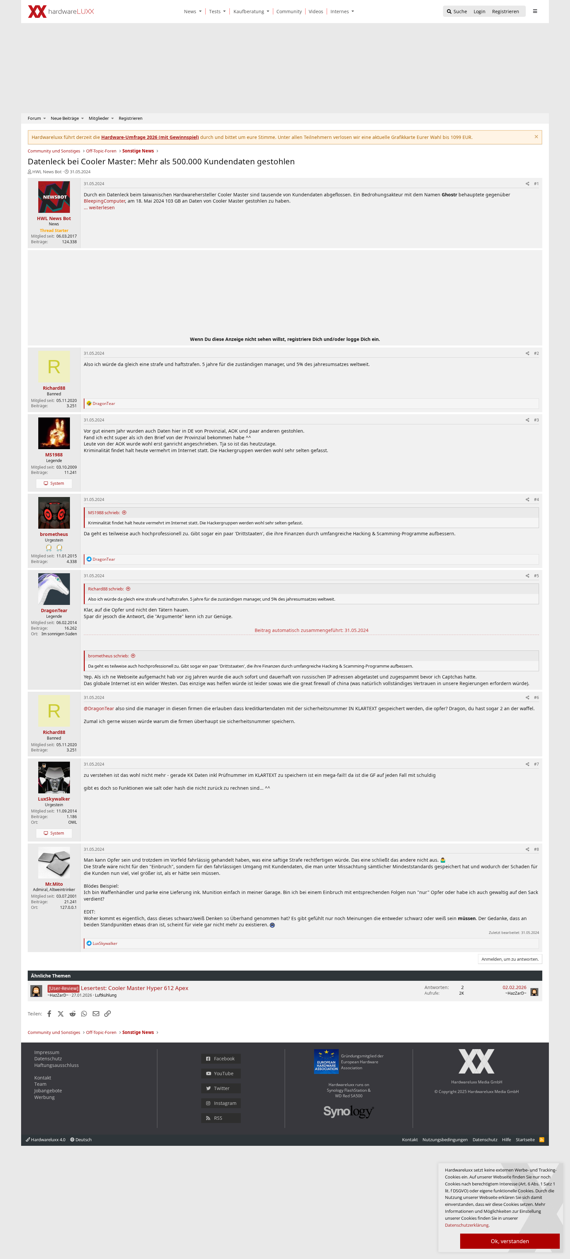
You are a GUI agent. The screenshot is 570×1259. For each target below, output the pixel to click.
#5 (536, 576)
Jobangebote (48, 1090)
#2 (536, 353)
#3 (536, 420)
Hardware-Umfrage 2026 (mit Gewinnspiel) (150, 137)
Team (40, 1084)
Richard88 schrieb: (106, 589)
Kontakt (42, 1078)
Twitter (222, 1088)
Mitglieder (99, 118)
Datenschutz (48, 1058)
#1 (536, 183)
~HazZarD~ (58, 995)
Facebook (224, 1058)
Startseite (525, 1140)
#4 (536, 499)
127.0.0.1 (68, 907)
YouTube (224, 1073)
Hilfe (506, 1140)
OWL (72, 822)
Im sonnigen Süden (59, 634)
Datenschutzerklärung (467, 1225)
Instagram (225, 1103)
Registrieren (130, 118)
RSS (218, 1118)
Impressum (46, 1052)
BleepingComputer (104, 201)
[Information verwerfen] (535, 137)
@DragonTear (99, 708)
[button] (202, 11)
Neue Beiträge (65, 118)
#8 (536, 849)
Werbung (44, 1097)
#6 (536, 697)
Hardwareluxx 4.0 (47, 1140)
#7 (536, 764)
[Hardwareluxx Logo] (61, 11)
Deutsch (83, 1140)
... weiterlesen (99, 207)
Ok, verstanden (510, 1241)
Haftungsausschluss (56, 1065)
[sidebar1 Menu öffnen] (535, 11)
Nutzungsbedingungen (445, 1140)
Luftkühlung (105, 995)
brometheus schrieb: (108, 656)
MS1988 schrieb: (104, 512)
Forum (34, 118)
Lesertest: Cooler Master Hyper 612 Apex (134, 988)
